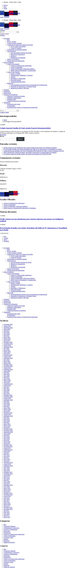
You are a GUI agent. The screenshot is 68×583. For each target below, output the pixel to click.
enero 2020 (7, 411)
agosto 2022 (7, 371)
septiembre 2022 (8, 369)
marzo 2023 (7, 361)
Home (5, 120)
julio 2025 (6, 331)
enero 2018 (7, 443)
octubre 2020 (7, 398)
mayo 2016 (7, 469)
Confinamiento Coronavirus (11, 528)
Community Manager (9, 526)
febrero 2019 (7, 425)
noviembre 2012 (8, 509)
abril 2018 (6, 440)
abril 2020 (6, 406)
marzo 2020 (7, 408)
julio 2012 (6, 510)
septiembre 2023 (8, 358)
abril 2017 (6, 457)
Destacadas (7, 531)
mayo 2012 (7, 514)
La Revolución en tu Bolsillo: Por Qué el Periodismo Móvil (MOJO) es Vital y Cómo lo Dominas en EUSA (34, 151)
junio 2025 (7, 332)
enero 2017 (7, 461)
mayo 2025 (7, 334)
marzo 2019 (7, 424)
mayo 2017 (7, 456)
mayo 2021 (7, 390)
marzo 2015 (7, 482)
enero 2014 (7, 491)
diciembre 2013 (8, 493)
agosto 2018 (7, 433)
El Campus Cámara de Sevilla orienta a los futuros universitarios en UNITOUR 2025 (27, 154)
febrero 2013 (7, 504)
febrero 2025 (7, 339)
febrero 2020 (7, 409)
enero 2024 (7, 353)
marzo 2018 (7, 441)
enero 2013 (7, 506)
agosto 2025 (7, 329)
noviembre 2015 (8, 474)
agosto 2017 (7, 451)
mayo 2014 (7, 486)
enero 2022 (7, 382)
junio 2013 (7, 498)
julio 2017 (6, 453)
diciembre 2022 (8, 364)
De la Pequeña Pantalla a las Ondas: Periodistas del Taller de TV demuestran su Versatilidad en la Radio (33, 149)
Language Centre (8, 537)
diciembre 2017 (8, 445)
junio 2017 (7, 454)
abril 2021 (6, 392)
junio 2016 (7, 467)
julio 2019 (6, 417)
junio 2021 (7, 388)
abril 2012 (6, 515)
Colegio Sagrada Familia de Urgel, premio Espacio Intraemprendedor (25, 128)
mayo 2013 (7, 499)
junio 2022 (7, 374)
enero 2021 (7, 393)
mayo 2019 (7, 421)
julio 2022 (6, 372)
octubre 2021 (7, 385)
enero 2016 (7, 470)
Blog (5, 524)
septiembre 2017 (8, 449)
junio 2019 (7, 419)
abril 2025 (6, 335)
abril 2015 (6, 480)
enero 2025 (7, 340)
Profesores (6, 541)
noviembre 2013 (8, 494)
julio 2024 (6, 348)
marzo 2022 (7, 379)
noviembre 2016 (8, 462)
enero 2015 (7, 483)
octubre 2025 (7, 326)
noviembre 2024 (8, 343)
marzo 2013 (7, 502)
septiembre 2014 (8, 485)
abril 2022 (6, 377)
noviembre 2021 (8, 384)
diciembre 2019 (8, 413)
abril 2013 (6, 501)
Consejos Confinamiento (10, 529)
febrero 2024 (7, 352)
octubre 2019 (7, 414)
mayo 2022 (7, 376)
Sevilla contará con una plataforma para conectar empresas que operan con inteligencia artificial (30, 147)
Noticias (6, 539)
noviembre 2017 (8, 446)
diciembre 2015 (8, 472)
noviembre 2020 (8, 396)
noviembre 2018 (8, 430)
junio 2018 (7, 437)
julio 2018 (6, 435)
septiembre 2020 (8, 400)
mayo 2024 (7, 350)
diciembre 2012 (8, 507)
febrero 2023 (7, 363)
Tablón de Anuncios (9, 542)
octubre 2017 (7, 448)
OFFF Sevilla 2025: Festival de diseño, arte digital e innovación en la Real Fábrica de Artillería (30, 152)
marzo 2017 (7, 459)
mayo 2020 (7, 404)
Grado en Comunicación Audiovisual (14, 534)
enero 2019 (7, 427)
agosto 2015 (7, 475)
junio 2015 (7, 477)
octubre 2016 (7, 464)
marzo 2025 (7, 337)
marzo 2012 (7, 517)
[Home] (2, 30)
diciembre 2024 (8, 342)
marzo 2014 (7, 488)
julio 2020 (6, 401)
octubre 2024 (7, 345)
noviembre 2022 (8, 366)
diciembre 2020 (8, 395)
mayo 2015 (7, 478)
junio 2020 (7, 403)
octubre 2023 (7, 356)
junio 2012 (7, 512)
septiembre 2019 (8, 416)
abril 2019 (6, 422)
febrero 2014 (7, 490)
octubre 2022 (7, 368)
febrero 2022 (7, 380)
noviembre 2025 (8, 324)
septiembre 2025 (8, 327)
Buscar (2, 136)
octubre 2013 (7, 496)
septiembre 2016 (8, 466)
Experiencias (7, 532)
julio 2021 (6, 387)
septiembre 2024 (8, 347)
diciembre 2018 (8, 429)
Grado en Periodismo (9, 536)
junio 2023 (7, 360)
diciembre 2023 (8, 355)
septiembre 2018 (8, 432)
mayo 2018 (7, 438)
